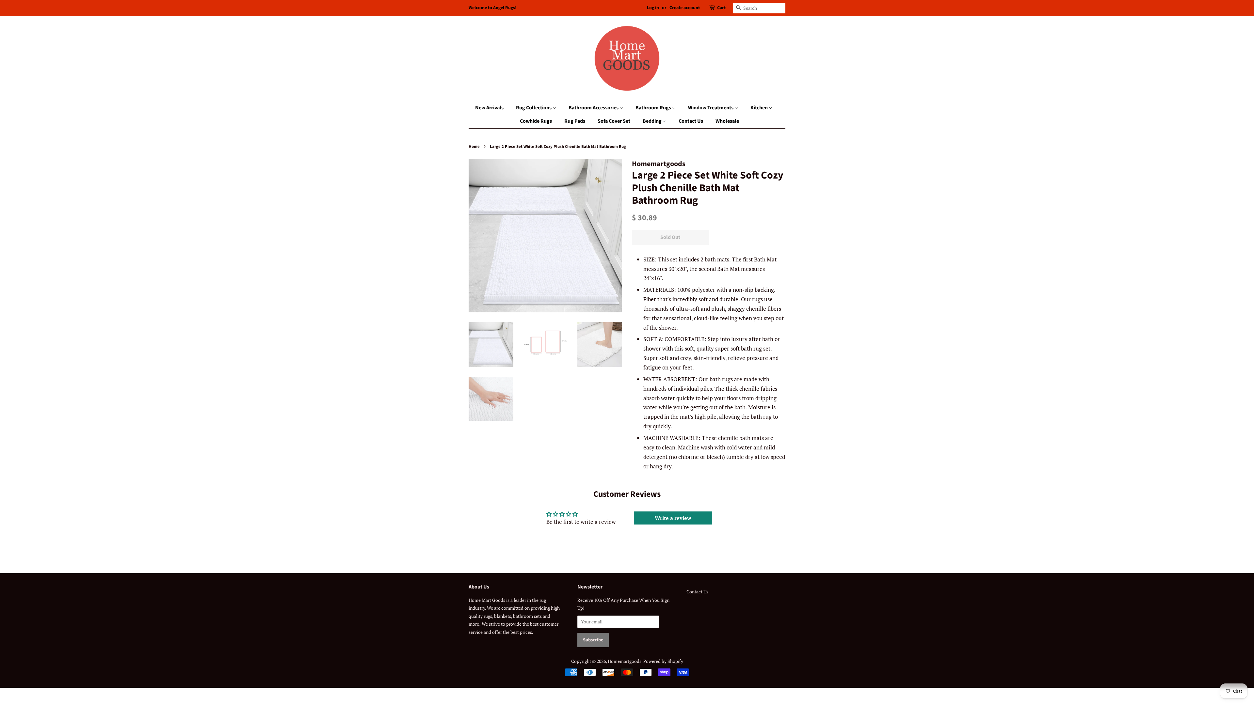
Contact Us (691, 121)
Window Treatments (711, 107)
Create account (684, 8)
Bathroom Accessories (594, 107)
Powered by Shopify (663, 661)
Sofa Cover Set (614, 121)
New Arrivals (489, 107)
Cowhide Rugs (536, 121)
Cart (721, 8)
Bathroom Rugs (653, 107)
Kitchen (759, 107)
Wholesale (727, 121)
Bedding (653, 121)
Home (474, 146)
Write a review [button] (673, 518)
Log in (653, 8)
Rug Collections (534, 107)
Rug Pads (574, 121)
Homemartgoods (624, 661)
